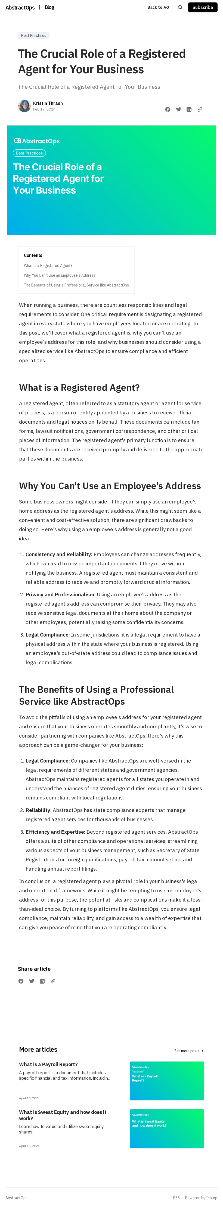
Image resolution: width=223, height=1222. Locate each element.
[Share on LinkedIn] (189, 109)
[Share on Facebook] (168, 109)
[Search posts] (180, 7)
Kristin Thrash (48, 103)
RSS (176, 1197)
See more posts (187, 1050)
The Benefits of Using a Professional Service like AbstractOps (76, 285)
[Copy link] (200, 109)
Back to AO (158, 7)
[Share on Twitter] (178, 109)
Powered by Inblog (201, 1197)
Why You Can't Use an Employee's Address (59, 275)
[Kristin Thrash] (24, 105)
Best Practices (33, 35)
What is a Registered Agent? (48, 265)
